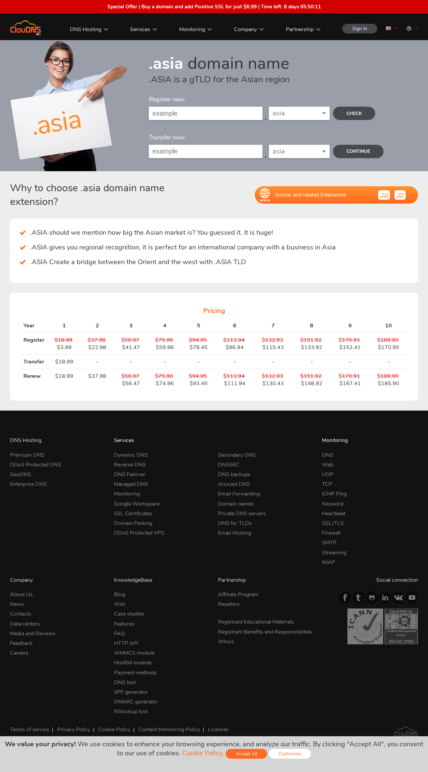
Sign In (359, 28)
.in (400, 194)
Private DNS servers (242, 513)
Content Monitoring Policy (169, 729)
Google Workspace (136, 504)
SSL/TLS (333, 523)
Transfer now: (167, 137)
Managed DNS (131, 484)
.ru (384, 194)
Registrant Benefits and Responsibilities (265, 632)
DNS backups (234, 474)
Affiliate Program (238, 594)
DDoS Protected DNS (35, 464)
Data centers (25, 624)
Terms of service (29, 729)
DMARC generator (136, 701)
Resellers (229, 604)
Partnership (300, 29)
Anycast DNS (234, 484)
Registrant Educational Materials (256, 622)
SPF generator (131, 692)
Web (327, 464)
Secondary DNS (237, 455)
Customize (290, 754)
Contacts (20, 614)
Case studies (129, 614)
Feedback (21, 643)
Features (124, 624)
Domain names (236, 504)
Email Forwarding (239, 494)
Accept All (246, 754)
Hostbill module (132, 662)
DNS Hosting (85, 29)
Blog (119, 594)
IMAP (328, 562)
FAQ (119, 633)
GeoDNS (20, 474)
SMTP (329, 542)
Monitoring (192, 29)
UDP (327, 474)
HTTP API (126, 643)
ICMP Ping (334, 494)
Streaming (334, 552)
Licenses (218, 729)
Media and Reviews (33, 633)
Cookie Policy (114, 729)
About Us (21, 594)
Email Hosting (234, 533)
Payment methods (135, 672)
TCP (327, 484)
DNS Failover (129, 474)
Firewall (331, 533)
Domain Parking (133, 523)
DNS (327, 455)
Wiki (119, 604)
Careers (19, 653)
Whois (226, 641)
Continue (358, 151)
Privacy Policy (73, 729)
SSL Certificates (133, 513)
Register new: (167, 99)
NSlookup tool (131, 711)
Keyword (332, 504)
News (17, 604)
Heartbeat (333, 513)
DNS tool (125, 682)
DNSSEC (228, 464)
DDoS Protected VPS (139, 533)
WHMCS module (134, 653)
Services (140, 29)
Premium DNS (27, 455)
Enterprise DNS (28, 484)
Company (245, 29)
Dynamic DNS (131, 455)
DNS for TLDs (235, 523)
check (354, 113)
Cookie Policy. (203, 753)
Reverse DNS (130, 464)
